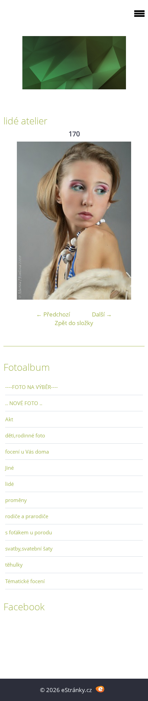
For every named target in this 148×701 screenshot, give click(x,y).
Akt (9, 419)
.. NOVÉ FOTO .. (23, 403)
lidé (9, 483)
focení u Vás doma (27, 451)
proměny (16, 500)
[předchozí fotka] (14, 221)
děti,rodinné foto (25, 435)
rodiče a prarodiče (26, 516)
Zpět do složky (74, 323)
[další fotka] (133, 221)
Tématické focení (25, 581)
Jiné (9, 467)
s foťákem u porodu (28, 532)
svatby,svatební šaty (29, 548)
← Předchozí (53, 314)
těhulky (14, 564)
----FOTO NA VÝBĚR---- (31, 386)
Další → (102, 314)
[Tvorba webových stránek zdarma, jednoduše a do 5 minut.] (100, 689)
